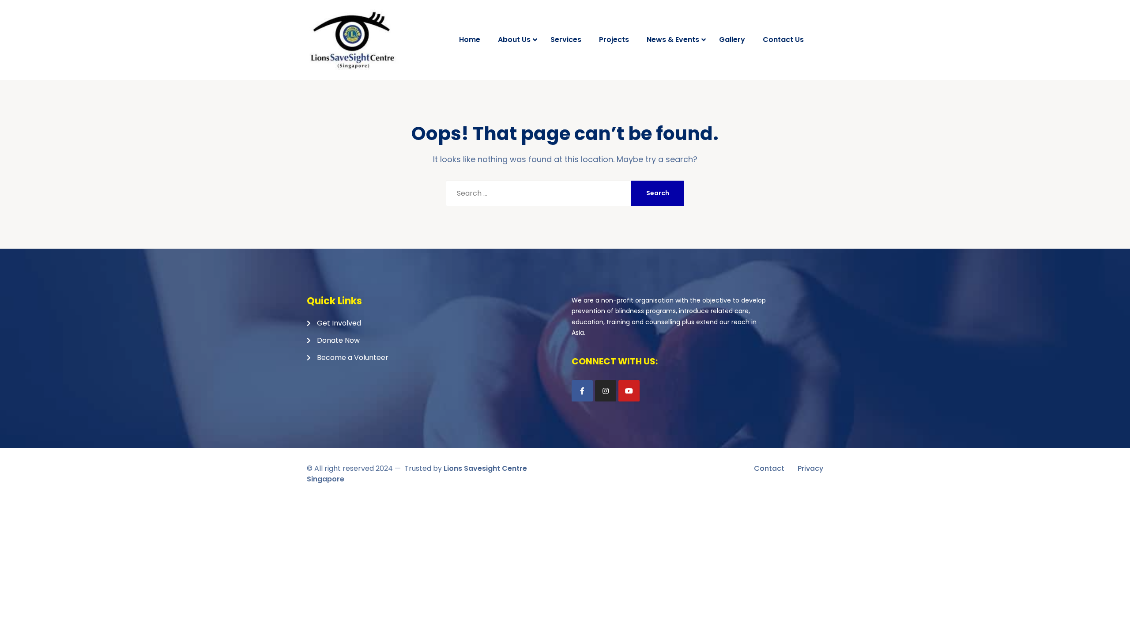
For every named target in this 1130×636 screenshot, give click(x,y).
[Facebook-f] (582, 390)
